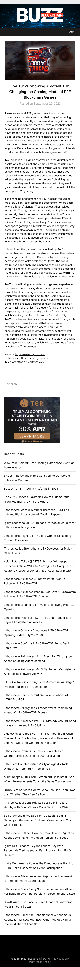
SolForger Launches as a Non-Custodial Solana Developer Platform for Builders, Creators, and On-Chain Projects (37, 820)
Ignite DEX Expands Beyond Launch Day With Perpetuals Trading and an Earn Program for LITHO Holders (37, 850)
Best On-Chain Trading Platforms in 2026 (31, 488)
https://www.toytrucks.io (30, 354)
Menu (72, 32)
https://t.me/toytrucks (30, 361)
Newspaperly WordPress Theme (49, 960)
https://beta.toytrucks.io (34, 358)
